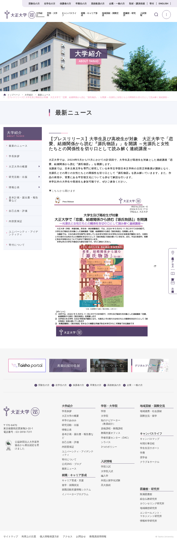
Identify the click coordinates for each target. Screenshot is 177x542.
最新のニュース (18, 145)
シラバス (106, 442)
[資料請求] (173, 274)
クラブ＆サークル (149, 461)
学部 (103, 411)
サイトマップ (10, 536)
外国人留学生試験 (110, 480)
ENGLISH (163, 3)
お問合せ (81, 536)
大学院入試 (107, 471)
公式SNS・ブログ (71, 463)
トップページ (13, 94)
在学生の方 (49, 3)
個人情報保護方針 (49, 536)
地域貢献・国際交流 (110, 14)
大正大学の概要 (18, 166)
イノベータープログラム (75, 494)
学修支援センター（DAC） (115, 437)
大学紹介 (39, 14)
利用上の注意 (29, 536)
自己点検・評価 (18, 210)
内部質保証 (15, 221)
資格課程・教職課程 (112, 428)
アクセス (67, 536)
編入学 (104, 475)
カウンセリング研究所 (152, 503)
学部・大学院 (52, 14)
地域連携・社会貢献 (151, 411)
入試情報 (143, 14)
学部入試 (106, 466)
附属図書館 (146, 494)
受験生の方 (34, 3)
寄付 (152, 3)
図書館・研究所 (129, 14)
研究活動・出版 (18, 176)
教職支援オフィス (110, 432)
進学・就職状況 (70, 484)
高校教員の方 (98, 3)
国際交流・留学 (148, 415)
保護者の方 (65, 3)
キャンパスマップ (149, 438)
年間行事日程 (147, 443)
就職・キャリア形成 (89, 14)
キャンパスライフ (69, 14)
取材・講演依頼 (137, 3)
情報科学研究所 (148, 520)
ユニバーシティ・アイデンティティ (23, 233)
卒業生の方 (81, 3)
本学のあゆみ (69, 420)
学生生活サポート (149, 447)
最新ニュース (44, 94)
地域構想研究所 (148, 508)
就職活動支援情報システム (76, 489)
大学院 (104, 415)
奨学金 (143, 457)
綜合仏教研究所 (148, 498)
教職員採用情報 (97, 536)
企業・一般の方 (117, 3)
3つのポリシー (109, 446)
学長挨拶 (14, 156)
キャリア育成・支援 (73, 480)
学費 (142, 452)
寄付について (17, 244)
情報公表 (14, 187)
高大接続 (106, 484)
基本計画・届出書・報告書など (23, 199)
